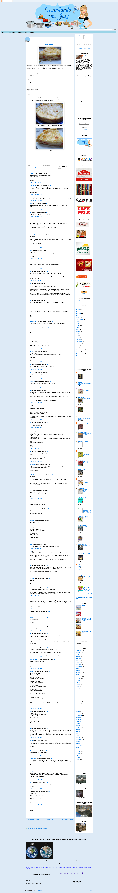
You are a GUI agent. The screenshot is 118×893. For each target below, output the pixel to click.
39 (47, 617)
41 (47, 633)
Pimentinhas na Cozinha (83, 516)
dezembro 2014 (79, 670)
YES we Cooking (33, 321)
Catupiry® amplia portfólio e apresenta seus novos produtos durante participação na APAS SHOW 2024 (87, 510)
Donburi (84, 536)
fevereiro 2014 (79, 690)
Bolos (77, 311)
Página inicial (50, 819)
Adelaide (32, 327)
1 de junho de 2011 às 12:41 (36, 630)
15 (48, 327)
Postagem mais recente (33, 819)
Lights (77, 327)
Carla (31, 598)
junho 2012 (78, 731)
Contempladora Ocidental (83, 372)
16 (48, 336)
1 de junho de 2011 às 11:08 (36, 548)
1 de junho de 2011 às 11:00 (36, 517)
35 (49, 578)
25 (47, 451)
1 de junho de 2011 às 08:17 (36, 304)
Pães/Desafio (79, 343)
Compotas (78, 317)
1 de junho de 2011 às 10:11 (36, 472)
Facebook (32, 32)
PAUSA (83, 605)
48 (46, 750)
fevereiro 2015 (79, 666)
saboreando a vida (81, 388)
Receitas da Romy (81, 469)
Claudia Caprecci (34, 430)
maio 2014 (78, 684)
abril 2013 (78, 711)
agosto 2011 (78, 751)
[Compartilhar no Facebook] (48, 165)
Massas (77, 329)
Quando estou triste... (87, 545)
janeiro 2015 (78, 668)
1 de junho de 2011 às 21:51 (36, 788)
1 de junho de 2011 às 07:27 (36, 182)
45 (47, 711)
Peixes (77, 333)
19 (49, 372)
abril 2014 (78, 686)
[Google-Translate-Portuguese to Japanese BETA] (86, 45)
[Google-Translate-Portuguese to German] (82, 45)
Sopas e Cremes (79, 357)
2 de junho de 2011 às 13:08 (36, 804)
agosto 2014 (78, 678)
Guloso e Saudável (82, 416)
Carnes (77, 315)
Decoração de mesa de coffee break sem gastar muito (86, 409)
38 (49, 611)
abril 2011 (78, 759)
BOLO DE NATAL (86, 517)
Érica (31, 451)
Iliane (31, 544)
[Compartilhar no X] (46, 165)
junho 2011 (78, 755)
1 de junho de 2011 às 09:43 (36, 448)
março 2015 (78, 664)
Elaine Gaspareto (38, 890)
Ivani (31, 711)
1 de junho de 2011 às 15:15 (36, 725)
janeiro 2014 (78, 692)
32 (47, 544)
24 (52, 430)
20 (50, 381)
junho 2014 (78, 682)
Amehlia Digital (81, 488)
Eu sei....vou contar (82, 544)
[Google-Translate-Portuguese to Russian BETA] (91, 45)
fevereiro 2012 (79, 739)
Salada (77, 347)
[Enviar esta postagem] (41, 165)
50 (50, 771)
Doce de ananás (86, 470)
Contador (84, 293)
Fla (30, 750)
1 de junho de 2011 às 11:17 (36, 595)
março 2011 (78, 761)
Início (3, 32)
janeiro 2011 (78, 765)
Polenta (77, 337)
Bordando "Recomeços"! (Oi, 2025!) (86, 490)
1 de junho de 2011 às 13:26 (36, 708)
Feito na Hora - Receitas (83, 441)
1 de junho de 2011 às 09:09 (36, 378)
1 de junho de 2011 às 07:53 (36, 258)
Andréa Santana (33, 474)
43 (54, 659)
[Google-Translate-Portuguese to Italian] (84, 45)
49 (51, 758)
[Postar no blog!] (45, 165)
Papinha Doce (33, 306)
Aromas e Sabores (81, 406)
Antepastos (78, 307)
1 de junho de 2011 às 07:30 (36, 194)
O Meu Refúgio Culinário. (83, 497)
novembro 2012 (79, 721)
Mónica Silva (33, 261)
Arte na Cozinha (81, 534)
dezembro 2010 (79, 767)
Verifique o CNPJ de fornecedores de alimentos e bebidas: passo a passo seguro (84, 418)
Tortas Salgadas (35, 167)
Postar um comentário (33, 814)
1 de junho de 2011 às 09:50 (36, 461)
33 (47, 551)
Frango (77, 321)
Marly (31, 782)
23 (47, 422)
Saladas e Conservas (80, 349)
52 (49, 791)
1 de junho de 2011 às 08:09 (36, 268)
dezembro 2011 (79, 743)
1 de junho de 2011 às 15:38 (36, 748)
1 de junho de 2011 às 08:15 (36, 297)
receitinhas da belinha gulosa (84, 423)
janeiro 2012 (78, 741)
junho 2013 (78, 707)
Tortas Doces (78, 361)
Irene (31, 364)
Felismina (32, 578)
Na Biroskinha (81, 397)
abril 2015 (78, 662)
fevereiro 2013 (79, 715)
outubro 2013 (78, 699)
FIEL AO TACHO (81, 460)
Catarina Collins (33, 234)
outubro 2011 (78, 747)
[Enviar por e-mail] (44, 165)
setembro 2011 (79, 749)
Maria (31, 250)
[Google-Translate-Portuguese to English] (89, 45)
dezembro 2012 (79, 719)
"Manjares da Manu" (34, 659)
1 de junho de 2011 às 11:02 (36, 541)
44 (49, 671)
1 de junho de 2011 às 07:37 (36, 216)
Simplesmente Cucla (82, 564)
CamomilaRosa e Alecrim (83, 525)
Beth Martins (33, 185)
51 (47, 782)
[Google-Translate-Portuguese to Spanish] (84, 47)
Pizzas (77, 335)
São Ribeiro (32, 771)
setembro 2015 (79, 652)
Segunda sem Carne (80, 353)
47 (47, 740)
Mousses (78, 331)
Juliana (31, 508)
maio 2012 (78, 733)
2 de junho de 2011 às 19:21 (36, 812)
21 (47, 390)
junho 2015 (78, 658)
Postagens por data (11, 32)
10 (47, 271)
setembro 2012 (79, 725)
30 (48, 508)
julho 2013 (78, 705)
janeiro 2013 (78, 717)
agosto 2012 (78, 727)
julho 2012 (78, 729)
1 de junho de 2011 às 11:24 (36, 608)
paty (31, 203)
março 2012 (78, 737)
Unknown (32, 197)
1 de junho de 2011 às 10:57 (36, 506)
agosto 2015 (78, 654)
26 (50, 464)
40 (51, 626)
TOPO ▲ (91, 890)
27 (52, 474)
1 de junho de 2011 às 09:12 (36, 387)
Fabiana (32, 336)
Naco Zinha (80, 382)
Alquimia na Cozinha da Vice (84, 450)
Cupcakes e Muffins (80, 319)
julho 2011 (78, 753)
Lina (31, 807)
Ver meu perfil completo (81, 71)
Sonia (31, 490)
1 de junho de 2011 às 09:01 (36, 334)
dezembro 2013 (79, 694)
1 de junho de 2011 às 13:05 (36, 656)
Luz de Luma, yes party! (83, 432)
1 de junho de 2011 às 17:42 (36, 755)
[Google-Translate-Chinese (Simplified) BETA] (78, 45)
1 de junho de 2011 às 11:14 (36, 584)
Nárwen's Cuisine (81, 479)
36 (47, 587)
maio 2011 (78, 757)
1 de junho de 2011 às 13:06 (36, 668)
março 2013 (78, 713)
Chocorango (80, 585)
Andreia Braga (33, 758)
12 (47, 300)
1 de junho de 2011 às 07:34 (36, 200)
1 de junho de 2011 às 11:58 (36, 614)
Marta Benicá (33, 501)
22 (47, 405)
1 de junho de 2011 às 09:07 (36, 361)
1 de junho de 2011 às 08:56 (36, 325)
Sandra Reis (32, 218)
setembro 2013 (79, 701)
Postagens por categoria (22, 32)
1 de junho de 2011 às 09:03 (36, 348)
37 (47, 598)
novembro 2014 (79, 672)
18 (47, 364)
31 (49, 520)
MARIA (31, 617)
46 (47, 728)
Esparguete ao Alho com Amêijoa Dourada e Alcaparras (87, 481)
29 (50, 501)
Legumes (78, 325)
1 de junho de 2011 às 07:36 (36, 209)
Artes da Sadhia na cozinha (83, 506)
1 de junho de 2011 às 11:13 (36, 575)
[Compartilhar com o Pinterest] (49, 165)
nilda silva (32, 351)
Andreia (31, 173)
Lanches (78, 323)
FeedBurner (84, 129)
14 (52, 321)
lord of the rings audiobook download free (87, 557)
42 (47, 647)
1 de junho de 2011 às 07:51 (36, 247)
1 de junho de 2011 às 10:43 (36, 487)
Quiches (77, 345)
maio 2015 (78, 660)
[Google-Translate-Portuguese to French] (80, 45)
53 (46, 807)
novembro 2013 (79, 697)
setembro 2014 (79, 676)
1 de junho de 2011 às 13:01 (36, 645)
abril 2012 (78, 735)
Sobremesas (78, 355)
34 (47, 565)
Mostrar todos (90, 593)
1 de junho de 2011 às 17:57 (36, 768)
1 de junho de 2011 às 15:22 (36, 737)
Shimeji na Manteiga (87, 398)
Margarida (32, 520)
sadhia (31, 740)
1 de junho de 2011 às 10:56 (36, 498)
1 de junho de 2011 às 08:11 (36, 280)
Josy (31, 271)
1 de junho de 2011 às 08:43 (36, 318)
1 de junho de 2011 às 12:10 (36, 624)
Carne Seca (78, 313)
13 (51, 306)
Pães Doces (78, 339)
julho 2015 (78, 656)
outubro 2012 (78, 723)
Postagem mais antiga (67, 819)
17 (49, 351)
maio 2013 (78, 709)
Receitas (78, 300)
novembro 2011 (79, 745)
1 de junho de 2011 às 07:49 (36, 232)
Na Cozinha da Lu (81, 569)
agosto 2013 (78, 703)
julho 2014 (78, 680)
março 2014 (78, 688)
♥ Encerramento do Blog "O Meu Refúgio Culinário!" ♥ (87, 499)
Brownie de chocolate (87, 424)
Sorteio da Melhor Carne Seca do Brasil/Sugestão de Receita (87, 619)
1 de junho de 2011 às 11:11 (36, 562)
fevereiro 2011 (79, 763)
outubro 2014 (78, 674)
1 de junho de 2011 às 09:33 (36, 402)
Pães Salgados (79, 341)
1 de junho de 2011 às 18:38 (36, 779)
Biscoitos (78, 309)
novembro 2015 (79, 650)
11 (47, 283)
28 (47, 490)
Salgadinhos (78, 351)
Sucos (77, 359)
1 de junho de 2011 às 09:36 (36, 419)
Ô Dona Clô (32, 381)
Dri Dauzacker (33, 626)
